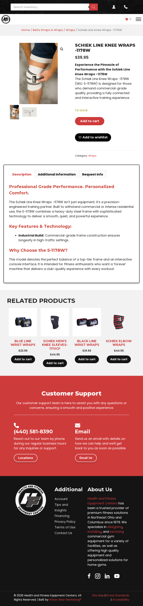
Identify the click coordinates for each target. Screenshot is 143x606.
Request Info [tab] (92, 174)
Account (61, 499)
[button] (62, 49)
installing (94, 531)
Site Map (98, 595)
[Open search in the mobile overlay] (55, 6)
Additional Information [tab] (57, 174)
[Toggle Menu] (138, 19)
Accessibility (120, 600)
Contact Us (63, 533)
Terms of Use (65, 527)
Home (25, 30)
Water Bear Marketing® (65, 600)
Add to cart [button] (23, 359)
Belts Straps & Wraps (48, 30)
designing (114, 527)
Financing (62, 516)
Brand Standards (117, 595)
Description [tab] (21, 174)
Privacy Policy (65, 521)
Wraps (70, 30)
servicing (117, 531)
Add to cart (89, 121)
